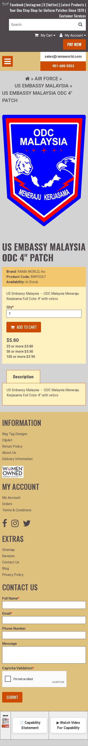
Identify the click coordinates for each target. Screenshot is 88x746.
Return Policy (12, 446)
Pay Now (74, 44)
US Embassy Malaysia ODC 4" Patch (37, 96)
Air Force (46, 78)
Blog (5, 568)
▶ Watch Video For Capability (68, 725)
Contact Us (10, 562)
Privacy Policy (12, 575)
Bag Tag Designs (14, 434)
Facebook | (18, 4)
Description (23, 376)
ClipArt (7, 440)
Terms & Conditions (16, 510)
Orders (7, 504)
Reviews (8, 556)
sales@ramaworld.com (63, 56)
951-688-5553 (63, 66)
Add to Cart (27, 327)
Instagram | (34, 4)
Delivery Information (17, 459)
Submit (12, 697)
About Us (9, 453)
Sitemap (8, 550)
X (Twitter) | (52, 4)
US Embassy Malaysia (42, 85)
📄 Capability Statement (29, 725)
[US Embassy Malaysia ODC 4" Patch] (44, 170)
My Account (11, 498)
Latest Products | (73, 4)
